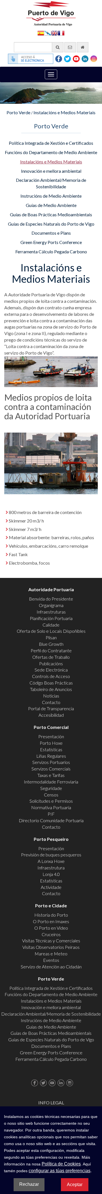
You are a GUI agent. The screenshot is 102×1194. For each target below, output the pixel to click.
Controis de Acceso (51, 676)
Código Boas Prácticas (51, 682)
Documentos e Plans (51, 233)
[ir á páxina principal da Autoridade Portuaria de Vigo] (51, 13)
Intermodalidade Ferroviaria (51, 781)
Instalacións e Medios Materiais (64, 112)
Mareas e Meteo (51, 953)
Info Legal (51, 1102)
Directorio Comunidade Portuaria (51, 820)
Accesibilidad (51, 715)
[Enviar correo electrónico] (70, 47)
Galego (47, 32)
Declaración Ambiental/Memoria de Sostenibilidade (51, 183)
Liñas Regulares (51, 756)
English (54, 32)
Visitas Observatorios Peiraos (51, 947)
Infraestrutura (51, 867)
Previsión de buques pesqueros (51, 854)
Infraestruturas (51, 611)
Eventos (51, 960)
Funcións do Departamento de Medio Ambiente (51, 152)
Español (40, 32)
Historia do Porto (51, 914)
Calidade (51, 624)
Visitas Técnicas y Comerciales (51, 940)
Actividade (51, 887)
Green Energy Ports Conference (51, 242)
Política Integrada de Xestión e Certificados (51, 143)
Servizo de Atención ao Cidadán (51, 966)
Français (61, 32)
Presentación (51, 736)
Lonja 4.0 (51, 874)
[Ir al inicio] (82, 47)
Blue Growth (51, 644)
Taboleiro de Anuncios (51, 689)
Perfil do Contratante (51, 650)
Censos (51, 794)
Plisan (51, 637)
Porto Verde (18, 112)
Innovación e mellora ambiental (51, 171)
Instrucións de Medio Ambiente (51, 195)
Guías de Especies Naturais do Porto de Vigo (51, 223)
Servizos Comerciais (51, 768)
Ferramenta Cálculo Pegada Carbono (51, 251)
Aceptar (74, 1184)
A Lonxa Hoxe (51, 861)
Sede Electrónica (51, 669)
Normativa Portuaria (51, 807)
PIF (51, 814)
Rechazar (29, 1184)
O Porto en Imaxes (51, 921)
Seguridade (51, 788)
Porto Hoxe (51, 743)
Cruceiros (51, 934)
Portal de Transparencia (51, 708)
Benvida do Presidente (51, 598)
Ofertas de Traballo (51, 657)
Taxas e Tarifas (51, 775)
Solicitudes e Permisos (51, 801)
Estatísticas (51, 749)
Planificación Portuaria (51, 618)
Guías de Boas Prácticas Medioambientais (51, 214)
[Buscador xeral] (57, 47)
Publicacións (51, 663)
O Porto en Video (51, 927)
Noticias (51, 695)
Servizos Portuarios (51, 762)
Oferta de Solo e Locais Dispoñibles (51, 631)
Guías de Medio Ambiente (51, 205)
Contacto (51, 702)
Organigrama (51, 605)
